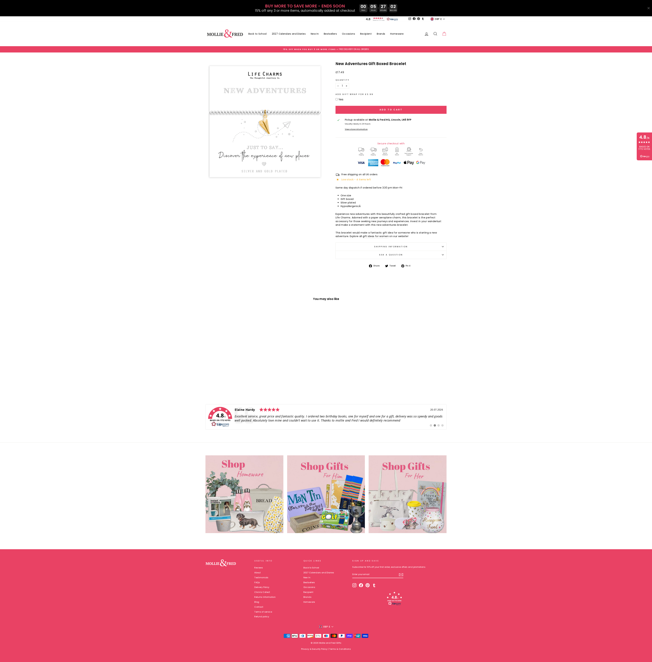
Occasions (348, 33)
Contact (258, 607)
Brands (381, 33)
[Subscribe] (401, 575)
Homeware (397, 33)
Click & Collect (262, 592)
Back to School (257, 33)
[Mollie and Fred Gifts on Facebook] (361, 585)
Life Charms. (343, 217)
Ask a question (391, 254)
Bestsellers (330, 33)
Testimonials (261, 577)
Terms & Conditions (340, 649)
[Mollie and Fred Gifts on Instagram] (354, 585)
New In (315, 33)
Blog (256, 602)
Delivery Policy (261, 587)
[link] (326, 417)
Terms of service (263, 612)
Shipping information (391, 246)
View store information (356, 129)
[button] (381, 19)
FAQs (257, 582)
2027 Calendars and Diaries (289, 33)
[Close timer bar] (648, 8)
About (257, 572)
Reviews (258, 567)
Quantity (342, 80)
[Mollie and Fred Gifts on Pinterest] (368, 585)
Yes (341, 99)
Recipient (366, 33)
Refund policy (261, 616)
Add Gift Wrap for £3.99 (354, 94)
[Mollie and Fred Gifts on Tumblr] (374, 585)
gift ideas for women (376, 236)
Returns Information (265, 597)
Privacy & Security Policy (314, 649)
